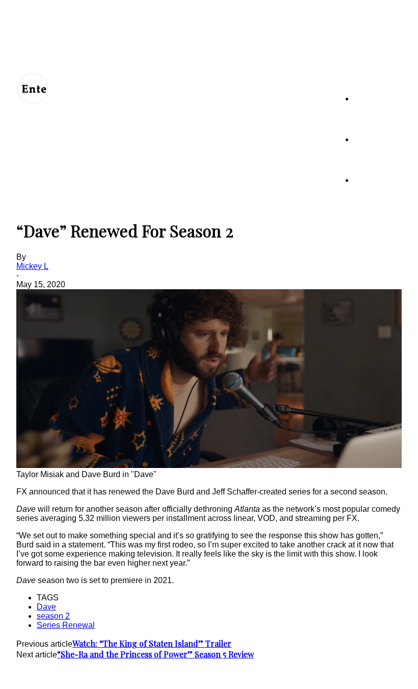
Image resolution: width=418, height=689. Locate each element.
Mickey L (32, 266)
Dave (46, 606)
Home (363, 98)
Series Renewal (66, 625)
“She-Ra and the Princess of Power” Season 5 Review (155, 654)
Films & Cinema (378, 180)
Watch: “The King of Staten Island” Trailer (151, 643)
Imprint (218, 674)
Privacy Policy (142, 674)
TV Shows (370, 139)
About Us (64, 674)
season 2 (53, 616)
